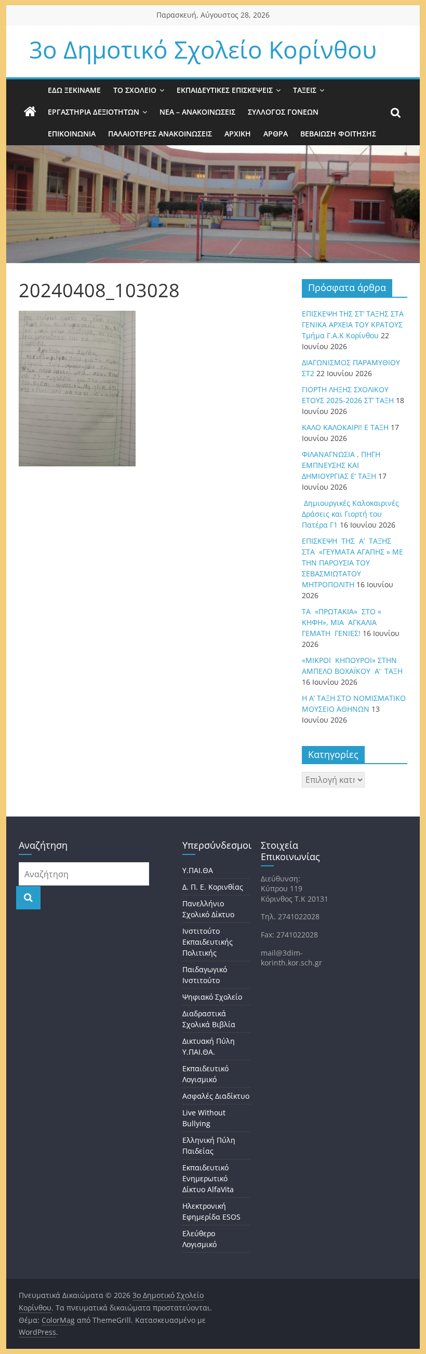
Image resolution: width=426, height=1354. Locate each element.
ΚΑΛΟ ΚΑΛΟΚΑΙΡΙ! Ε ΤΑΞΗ (345, 427)
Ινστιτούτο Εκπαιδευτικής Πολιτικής (207, 942)
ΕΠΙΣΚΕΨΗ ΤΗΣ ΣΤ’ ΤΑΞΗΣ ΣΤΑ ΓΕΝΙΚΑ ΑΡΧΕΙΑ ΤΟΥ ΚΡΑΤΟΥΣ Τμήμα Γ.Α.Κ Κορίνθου (353, 324)
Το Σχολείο (134, 90)
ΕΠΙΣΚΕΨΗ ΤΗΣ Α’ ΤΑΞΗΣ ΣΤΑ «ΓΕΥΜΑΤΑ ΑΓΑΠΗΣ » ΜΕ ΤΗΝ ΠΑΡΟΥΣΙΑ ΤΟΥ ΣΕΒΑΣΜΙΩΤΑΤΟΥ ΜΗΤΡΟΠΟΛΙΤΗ (352, 562)
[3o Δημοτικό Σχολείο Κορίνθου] (30, 112)
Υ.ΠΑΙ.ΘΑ (197, 870)
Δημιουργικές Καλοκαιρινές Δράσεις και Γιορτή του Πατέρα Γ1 (350, 514)
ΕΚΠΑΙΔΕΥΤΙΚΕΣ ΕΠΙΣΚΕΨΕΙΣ (225, 90)
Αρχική (237, 134)
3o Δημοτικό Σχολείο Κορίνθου (203, 49)
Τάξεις (304, 90)
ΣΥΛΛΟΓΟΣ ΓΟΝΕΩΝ (283, 112)
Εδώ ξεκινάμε (74, 90)
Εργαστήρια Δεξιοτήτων (93, 112)
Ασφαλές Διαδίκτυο (215, 1096)
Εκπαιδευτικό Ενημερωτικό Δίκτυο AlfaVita (208, 1178)
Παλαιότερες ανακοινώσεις (160, 134)
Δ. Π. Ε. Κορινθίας (212, 887)
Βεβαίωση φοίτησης (338, 134)
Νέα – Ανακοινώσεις (197, 112)
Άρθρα (275, 134)
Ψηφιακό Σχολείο (212, 997)
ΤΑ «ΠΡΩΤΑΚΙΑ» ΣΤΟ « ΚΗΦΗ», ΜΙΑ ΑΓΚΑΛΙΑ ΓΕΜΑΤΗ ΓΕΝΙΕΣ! (341, 622)
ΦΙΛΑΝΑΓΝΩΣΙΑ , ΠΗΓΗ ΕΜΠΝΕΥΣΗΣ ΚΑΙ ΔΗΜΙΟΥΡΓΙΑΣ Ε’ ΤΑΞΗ (341, 465)
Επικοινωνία (72, 134)
